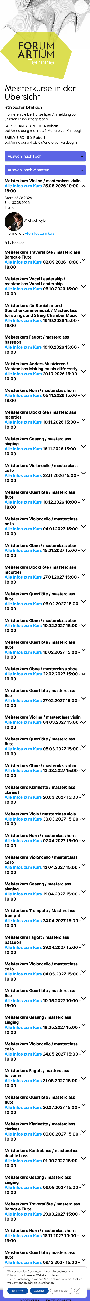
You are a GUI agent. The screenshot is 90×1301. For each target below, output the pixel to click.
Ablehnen (39, 1290)
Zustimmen (18, 1290)
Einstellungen (24, 1279)
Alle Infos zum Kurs (23, 185)
